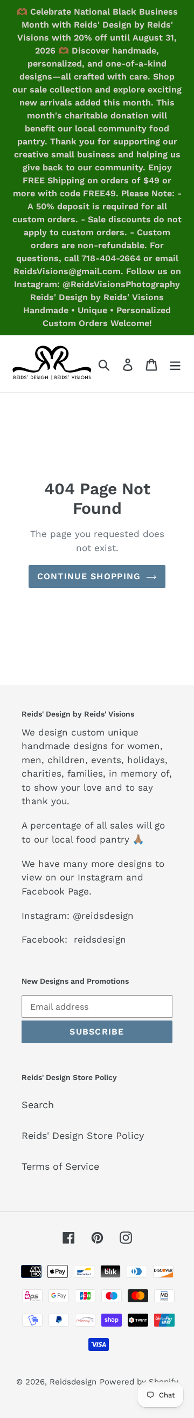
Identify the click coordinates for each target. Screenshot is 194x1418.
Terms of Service (60, 1166)
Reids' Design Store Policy (83, 1135)
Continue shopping (89, 576)
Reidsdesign (73, 1382)
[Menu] (175, 363)
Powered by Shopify (139, 1382)
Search (38, 1104)
